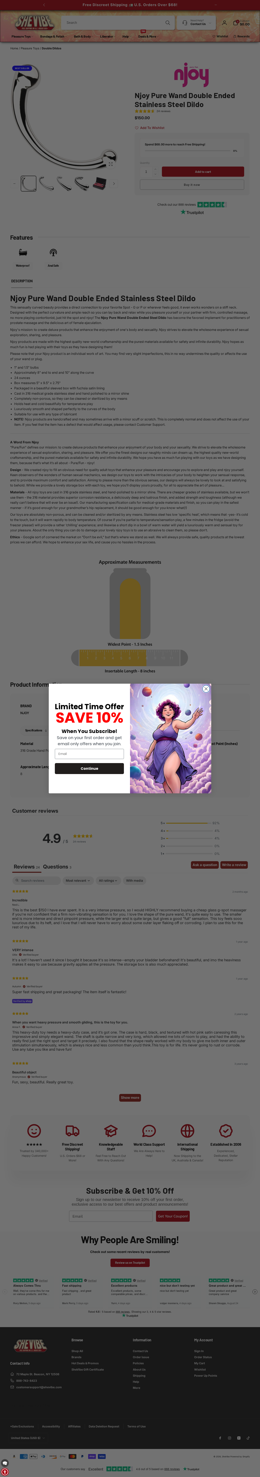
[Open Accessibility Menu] (5, 1472)
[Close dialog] (206, 688)
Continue (89, 768)
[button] (5, 1463)
